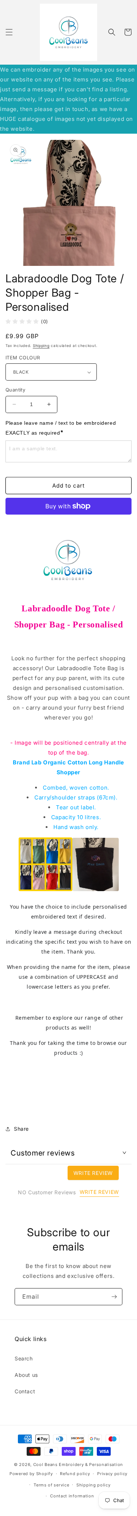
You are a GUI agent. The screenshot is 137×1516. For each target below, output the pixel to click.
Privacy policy (112, 1473)
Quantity (15, 390)
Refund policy (75, 1473)
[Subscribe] (114, 1296)
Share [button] (21, 1129)
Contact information (72, 1495)
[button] (9, 32)
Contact (25, 1391)
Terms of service (51, 1485)
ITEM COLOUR (22, 357)
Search (24, 1358)
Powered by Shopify (31, 1473)
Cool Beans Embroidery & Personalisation (78, 1464)
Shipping (41, 345)
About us (26, 1375)
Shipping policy (93, 1485)
